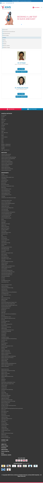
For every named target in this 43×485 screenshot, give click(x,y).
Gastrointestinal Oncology (5, 242)
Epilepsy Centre (4, 236)
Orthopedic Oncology (5, 337)
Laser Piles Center (4, 289)
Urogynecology (4, 427)
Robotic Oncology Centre (5, 402)
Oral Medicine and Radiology (6, 331)
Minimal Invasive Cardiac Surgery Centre (8, 303)
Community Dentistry (5, 210)
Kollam (2, 142)
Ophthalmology (4, 328)
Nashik (2, 135)
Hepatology (3, 260)
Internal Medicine (4, 268)
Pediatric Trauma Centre (5, 373)
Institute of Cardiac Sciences (6, 154)
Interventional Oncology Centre (6, 274)
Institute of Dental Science (5, 155)
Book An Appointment (21, 71)
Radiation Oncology (4, 393)
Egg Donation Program (5, 228)
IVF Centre (3, 279)
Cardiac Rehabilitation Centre (6, 194)
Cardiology (3, 196)
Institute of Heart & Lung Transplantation (8, 158)
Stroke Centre (3, 414)
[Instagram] (21, 460)
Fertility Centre (3, 241)
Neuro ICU (3, 315)
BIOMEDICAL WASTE (6, 454)
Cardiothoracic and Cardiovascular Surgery (8, 197)
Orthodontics (3, 334)
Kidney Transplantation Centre (6, 284)
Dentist (2, 219)
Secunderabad (3, 115)
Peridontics (3, 380)
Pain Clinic (3, 341)
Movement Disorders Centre (6, 306)
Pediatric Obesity (4, 360)
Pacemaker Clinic (4, 340)
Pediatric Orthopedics (5, 366)
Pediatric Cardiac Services (5, 351)
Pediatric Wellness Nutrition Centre (7, 376)
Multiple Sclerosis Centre (5, 308)
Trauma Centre (3, 425)
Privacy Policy (4, 446)
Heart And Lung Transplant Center (7, 252)
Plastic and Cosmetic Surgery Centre (7, 383)
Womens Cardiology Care (5, 437)
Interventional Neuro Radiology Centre (7, 271)
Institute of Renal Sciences (5, 167)
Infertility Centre (4, 264)
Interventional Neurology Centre (6, 273)
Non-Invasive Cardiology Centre (6, 324)
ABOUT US (3, 444)
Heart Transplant (4, 254)
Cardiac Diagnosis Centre (5, 193)
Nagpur (2, 131)
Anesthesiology (4, 178)
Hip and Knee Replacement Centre (7, 261)
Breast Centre (3, 187)
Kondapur (3, 116)
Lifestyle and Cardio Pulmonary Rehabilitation (9, 292)
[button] (9, 3)
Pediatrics (3, 377)
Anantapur (3, 125)
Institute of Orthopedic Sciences (6, 164)
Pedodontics (3, 379)
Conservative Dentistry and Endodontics (8, 212)
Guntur (2, 138)
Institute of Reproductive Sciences (7, 168)
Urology (2, 431)
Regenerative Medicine (5, 398)
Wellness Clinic (3, 434)
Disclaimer (3, 447)
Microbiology (3, 300)
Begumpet (3, 128)
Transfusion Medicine (4, 424)
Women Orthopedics (4, 436)
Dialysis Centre (3, 225)
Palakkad (2, 148)
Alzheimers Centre (4, 175)
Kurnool (2, 126)
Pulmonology (3, 392)
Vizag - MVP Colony (4, 132)
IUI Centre (3, 277)
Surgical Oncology (4, 417)
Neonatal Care (3, 309)
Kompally (3, 147)
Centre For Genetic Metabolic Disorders (8, 203)
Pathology (3, 348)
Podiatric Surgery (4, 385)
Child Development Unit (5, 204)
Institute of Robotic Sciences (6, 170)
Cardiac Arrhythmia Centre (5, 191)
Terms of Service (5, 451)
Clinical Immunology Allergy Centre (7, 207)
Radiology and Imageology (5, 395)
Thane (2, 141)
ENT (2, 235)
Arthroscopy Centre (4, 180)
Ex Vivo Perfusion (4, 238)
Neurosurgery (3, 322)
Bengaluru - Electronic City (5, 145)
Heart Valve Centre (4, 255)
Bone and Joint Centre (5, 184)
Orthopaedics (3, 335)
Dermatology (3, 220)
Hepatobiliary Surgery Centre (6, 258)
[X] (19, 460)
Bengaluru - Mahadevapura (6, 144)
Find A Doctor (3, 441)
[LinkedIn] (26, 460)
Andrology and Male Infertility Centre (7, 177)
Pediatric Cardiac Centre (5, 350)
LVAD (2, 296)
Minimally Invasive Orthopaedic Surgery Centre (9, 305)
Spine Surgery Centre (4, 411)
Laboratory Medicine (4, 286)
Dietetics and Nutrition (5, 226)
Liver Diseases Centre (5, 293)
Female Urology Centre (5, 239)
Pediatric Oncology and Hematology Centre (8, 363)
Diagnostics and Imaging (5, 223)
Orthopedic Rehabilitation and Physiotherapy (9, 338)
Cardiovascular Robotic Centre (6, 200)
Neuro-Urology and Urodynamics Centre (8, 318)
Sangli (2, 139)
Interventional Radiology (5, 276)
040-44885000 (36, 7)
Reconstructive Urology (5, 396)
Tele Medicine (3, 421)
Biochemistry (3, 183)
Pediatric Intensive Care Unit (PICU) (7, 357)
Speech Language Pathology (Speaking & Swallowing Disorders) (12, 408)
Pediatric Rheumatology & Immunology (8, 370)
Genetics (2, 245)
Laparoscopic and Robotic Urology (7, 287)
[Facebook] (17, 460)
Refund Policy (4, 449)
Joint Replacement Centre (5, 280)
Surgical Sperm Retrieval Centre (6, 418)
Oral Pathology (3, 332)
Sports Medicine (4, 412)
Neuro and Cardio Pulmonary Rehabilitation (8, 313)
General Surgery (4, 244)
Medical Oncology (4, 299)
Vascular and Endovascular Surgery (7, 433)
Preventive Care (4, 386)
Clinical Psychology (4, 209)
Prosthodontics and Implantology (7, 389)
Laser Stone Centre (4, 290)
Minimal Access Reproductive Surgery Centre (9, 302)
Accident (2, 174)
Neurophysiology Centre (5, 321)
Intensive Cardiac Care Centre (6, 267)
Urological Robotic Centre (5, 430)
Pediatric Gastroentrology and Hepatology (8, 356)
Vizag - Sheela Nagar (4, 123)
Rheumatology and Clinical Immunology (8, 401)
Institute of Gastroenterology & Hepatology (8, 157)
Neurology (3, 319)
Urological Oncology (4, 428)
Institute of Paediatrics (5, 165)
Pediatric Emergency (4, 354)
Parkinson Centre (4, 347)
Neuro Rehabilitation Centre (6, 316)
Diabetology (3, 222)
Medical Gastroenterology (5, 297)
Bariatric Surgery (4, 181)
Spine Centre (3, 409)
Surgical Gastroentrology (5, 415)
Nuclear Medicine (4, 325)
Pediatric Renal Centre (5, 369)
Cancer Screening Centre (5, 190)
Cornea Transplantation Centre (6, 213)
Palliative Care (3, 344)
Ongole (2, 122)
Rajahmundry (3, 119)
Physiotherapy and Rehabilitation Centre (8, 382)
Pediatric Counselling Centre (6, 353)
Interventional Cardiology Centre (6, 270)
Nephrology (3, 312)
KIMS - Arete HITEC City (5, 150)
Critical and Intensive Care (5, 216)
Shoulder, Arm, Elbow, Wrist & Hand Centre (8, 405)
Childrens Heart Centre (5, 206)
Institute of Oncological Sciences (6, 161)
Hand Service (3, 251)
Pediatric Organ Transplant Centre (7, 364)
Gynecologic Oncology (5, 248)
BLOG (2, 453)
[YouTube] (24, 460)
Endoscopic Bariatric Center (6, 232)
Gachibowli (3, 129)
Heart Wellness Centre (5, 257)
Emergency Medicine (4, 229)
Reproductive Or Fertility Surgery (6, 399)
